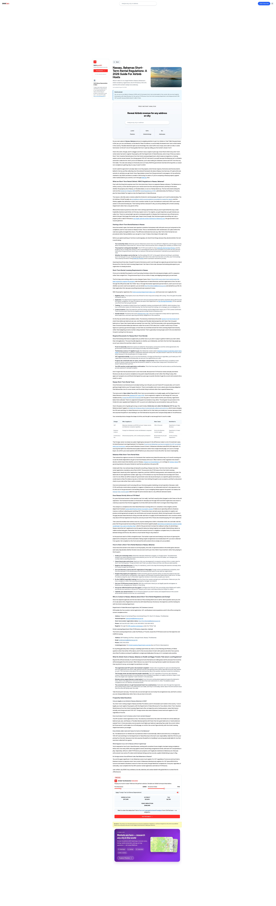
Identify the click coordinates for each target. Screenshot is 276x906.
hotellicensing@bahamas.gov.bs (128, 640)
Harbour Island (173, 462)
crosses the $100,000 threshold (131, 397)
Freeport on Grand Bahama (152, 462)
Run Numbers (99, 70)
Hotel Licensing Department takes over (143, 292)
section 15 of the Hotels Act (170, 319)
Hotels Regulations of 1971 (148, 191)
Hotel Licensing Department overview (140, 645)
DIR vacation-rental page (135, 626)
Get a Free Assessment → (100, 96)
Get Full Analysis (146, 816)
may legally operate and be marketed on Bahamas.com (149, 218)
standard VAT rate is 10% (137, 395)
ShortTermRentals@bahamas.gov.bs (155, 286)
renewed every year (143, 313)
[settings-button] (272, 3)
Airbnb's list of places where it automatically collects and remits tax (148, 408)
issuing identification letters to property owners (139, 509)
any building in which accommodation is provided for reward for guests (152, 199)
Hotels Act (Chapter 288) (127, 191)
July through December (165, 301)
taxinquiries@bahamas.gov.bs (134, 618)
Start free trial (264, 3)
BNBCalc (144, 177)
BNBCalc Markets (138, 258)
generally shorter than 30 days (166, 248)
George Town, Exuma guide (121, 492)
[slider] (120, 788)
